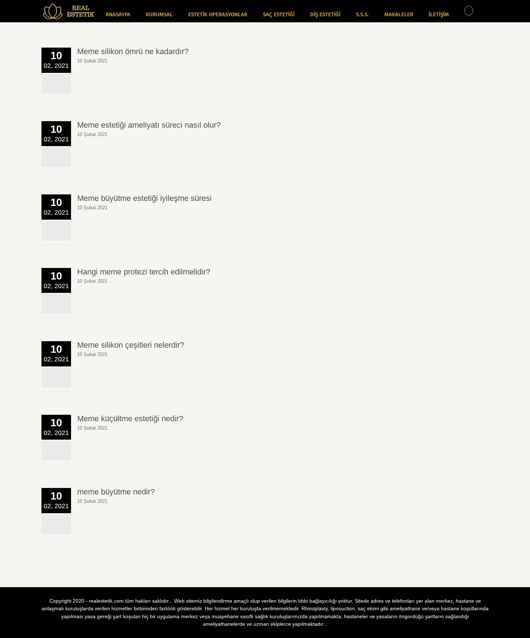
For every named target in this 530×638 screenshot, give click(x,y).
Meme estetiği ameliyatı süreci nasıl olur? (149, 124)
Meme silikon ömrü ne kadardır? (133, 51)
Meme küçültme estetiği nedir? (130, 418)
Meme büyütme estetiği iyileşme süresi (144, 198)
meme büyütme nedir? (116, 491)
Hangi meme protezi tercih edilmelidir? (143, 271)
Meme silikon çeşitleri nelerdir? (130, 344)
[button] (468, 9)
